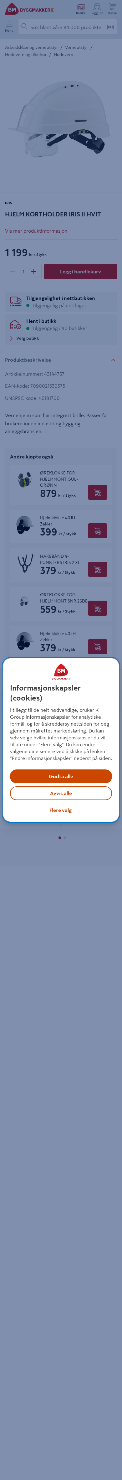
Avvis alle (61, 793)
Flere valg (60, 810)
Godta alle (61, 776)
